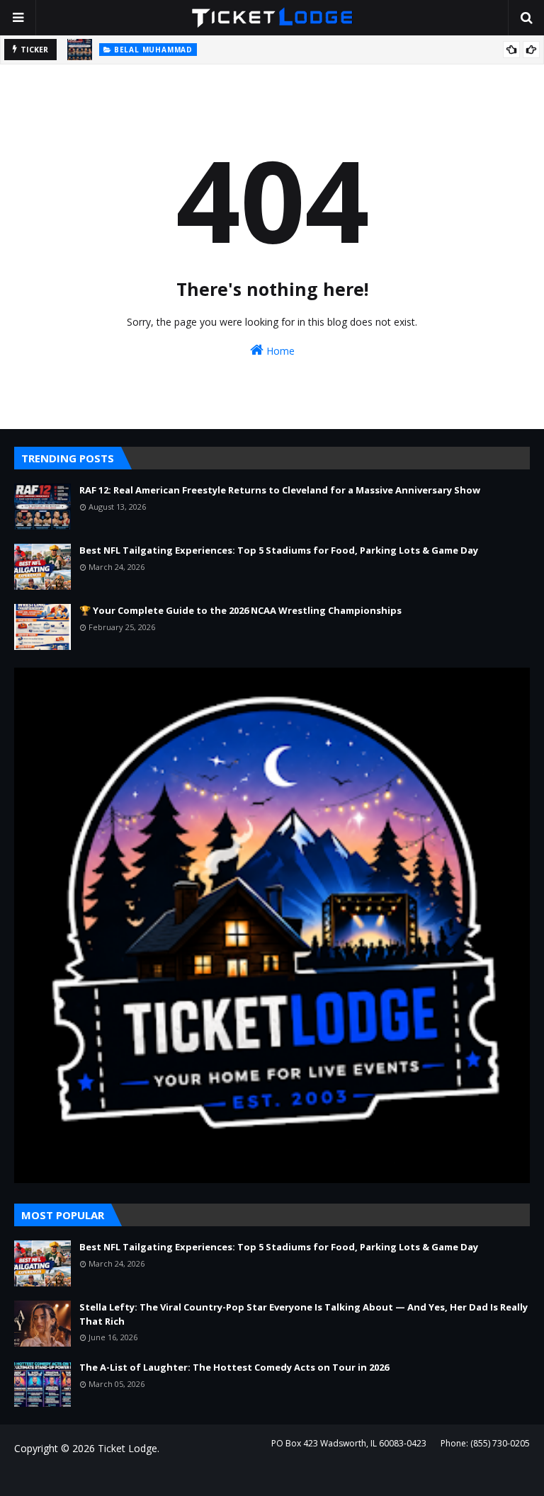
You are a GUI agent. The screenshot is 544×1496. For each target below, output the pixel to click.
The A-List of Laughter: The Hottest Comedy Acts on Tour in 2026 (234, 1367)
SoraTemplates (91, 1477)
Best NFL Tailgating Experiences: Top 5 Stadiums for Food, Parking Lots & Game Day (278, 550)
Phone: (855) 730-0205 (485, 1443)
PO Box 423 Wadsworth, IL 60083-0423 (348, 1443)
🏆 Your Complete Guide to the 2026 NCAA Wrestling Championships (240, 610)
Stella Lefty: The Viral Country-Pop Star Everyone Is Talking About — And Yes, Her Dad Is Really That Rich (303, 1314)
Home (279, 351)
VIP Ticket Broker (224, 1477)
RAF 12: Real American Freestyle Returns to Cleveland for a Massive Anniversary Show (279, 490)
